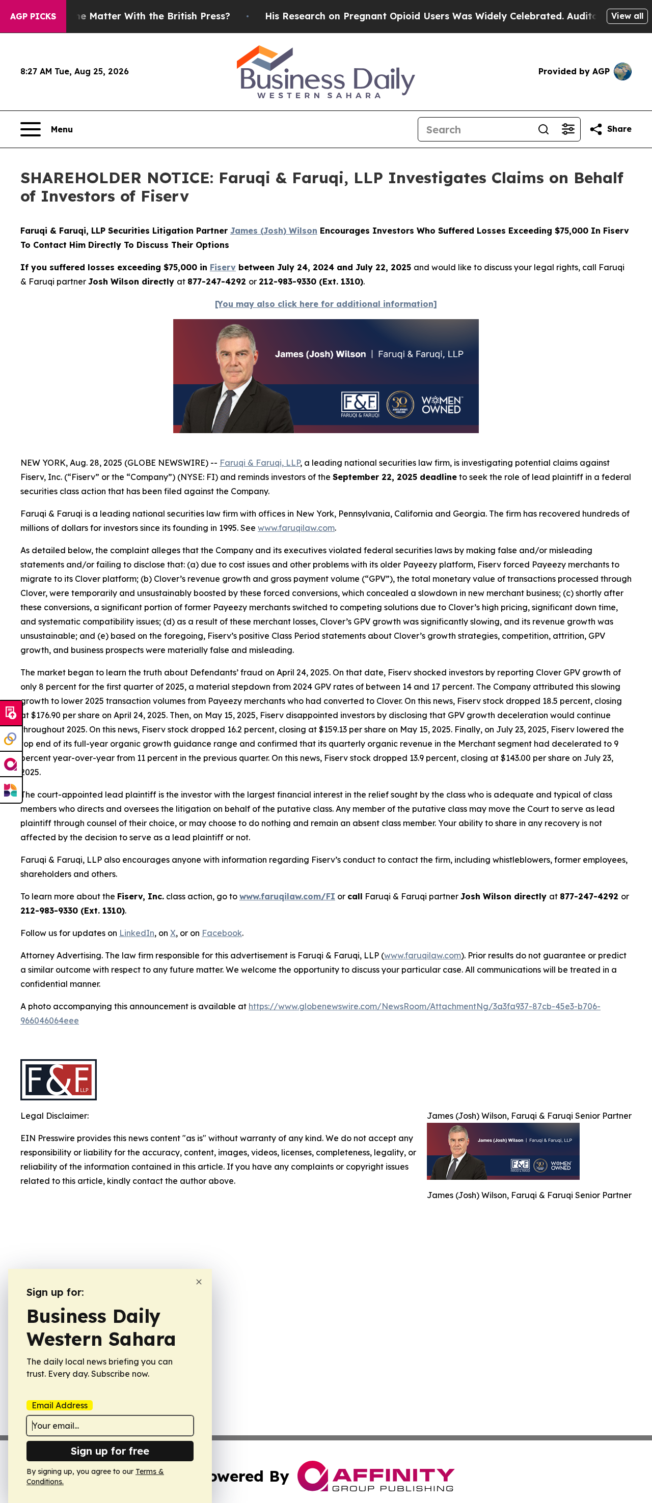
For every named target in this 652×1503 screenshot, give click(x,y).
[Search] (543, 129)
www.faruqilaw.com (296, 528)
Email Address (60, 1405)
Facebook (222, 933)
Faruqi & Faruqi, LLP (260, 463)
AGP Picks (33, 16)
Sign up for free (110, 1450)
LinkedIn (136, 933)
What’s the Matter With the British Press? (133, 16)
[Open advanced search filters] (568, 129)
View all (627, 16)
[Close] (199, 1282)
